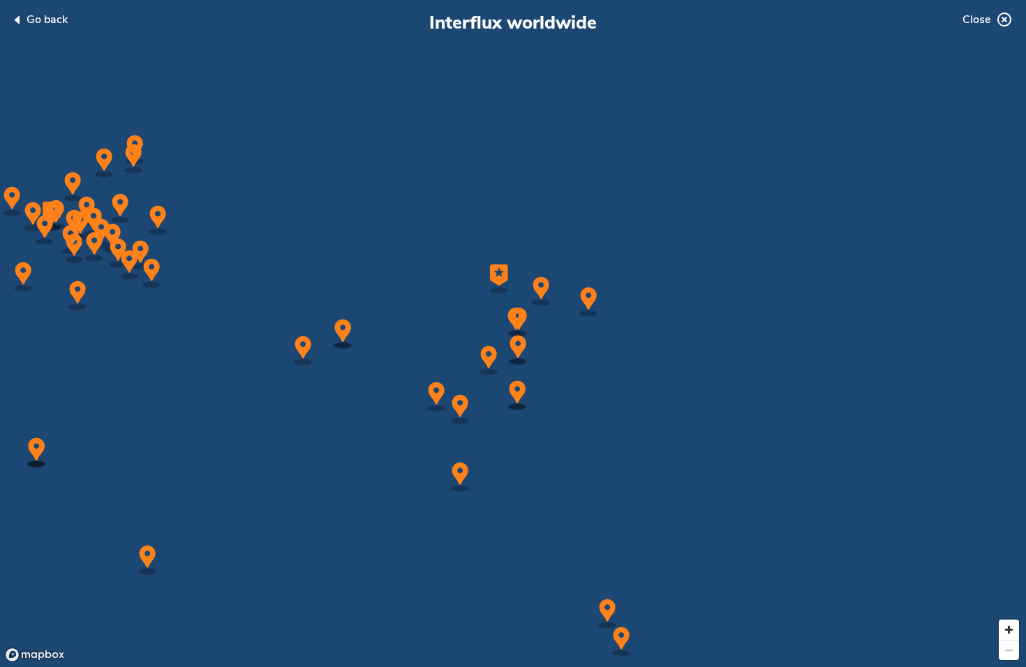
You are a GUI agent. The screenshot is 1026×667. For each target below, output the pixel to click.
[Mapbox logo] (35, 655)
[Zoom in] (1009, 630)
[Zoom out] (1009, 650)
